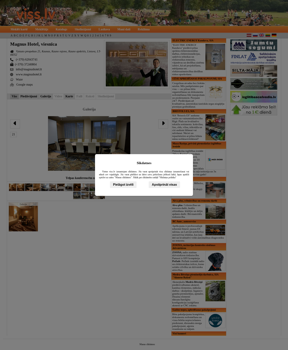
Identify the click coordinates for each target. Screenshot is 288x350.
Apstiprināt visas (164, 184)
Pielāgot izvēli (123, 184)
